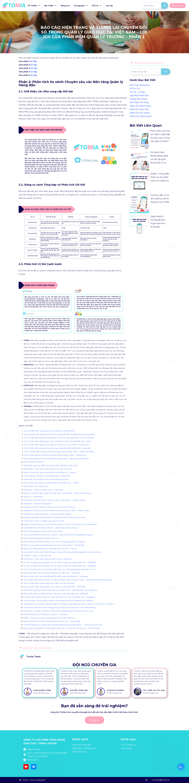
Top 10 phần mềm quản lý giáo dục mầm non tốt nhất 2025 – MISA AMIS (55, 586)
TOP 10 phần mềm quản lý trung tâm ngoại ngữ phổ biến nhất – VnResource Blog (59, 451)
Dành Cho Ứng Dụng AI (140, 116)
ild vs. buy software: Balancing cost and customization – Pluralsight (55, 545)
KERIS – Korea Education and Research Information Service (49, 618)
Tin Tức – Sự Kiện (137, 92)
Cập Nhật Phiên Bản (139, 95)
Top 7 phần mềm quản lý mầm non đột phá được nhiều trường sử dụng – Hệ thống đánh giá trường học (68, 580)
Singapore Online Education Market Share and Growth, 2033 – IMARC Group (56, 510)
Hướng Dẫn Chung (138, 99)
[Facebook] (33, 766)
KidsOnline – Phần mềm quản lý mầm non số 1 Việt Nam (48, 469)
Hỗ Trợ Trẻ (135, 88)
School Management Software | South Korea (43, 531)
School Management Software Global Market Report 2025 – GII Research (55, 455)
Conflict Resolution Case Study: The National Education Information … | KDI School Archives (63, 625)
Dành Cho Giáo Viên (139, 109)
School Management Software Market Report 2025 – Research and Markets (56, 458)
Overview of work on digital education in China (44, 521)
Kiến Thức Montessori (140, 85)
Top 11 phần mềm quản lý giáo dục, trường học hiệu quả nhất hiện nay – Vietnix (58, 441)
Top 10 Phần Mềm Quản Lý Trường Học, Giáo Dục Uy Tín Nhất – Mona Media (56, 445)
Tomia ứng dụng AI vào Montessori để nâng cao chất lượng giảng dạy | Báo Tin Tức (60, 569)
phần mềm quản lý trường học (37, 647)
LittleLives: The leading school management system (46, 479)
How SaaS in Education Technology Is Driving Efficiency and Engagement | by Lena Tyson (62, 552)
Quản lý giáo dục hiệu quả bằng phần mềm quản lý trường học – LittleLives (56, 576)
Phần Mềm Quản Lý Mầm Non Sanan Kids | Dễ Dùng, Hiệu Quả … (51, 465)
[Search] (164, 5)
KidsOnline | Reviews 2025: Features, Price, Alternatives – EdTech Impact (55, 500)
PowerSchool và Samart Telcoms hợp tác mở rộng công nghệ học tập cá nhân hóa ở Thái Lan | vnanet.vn (69, 604)
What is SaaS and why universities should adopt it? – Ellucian (50, 472)
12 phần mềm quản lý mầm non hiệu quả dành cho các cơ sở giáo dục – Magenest (59, 597)
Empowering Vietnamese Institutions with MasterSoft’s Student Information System (59, 434)
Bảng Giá (65, 5)
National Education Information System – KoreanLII (46, 614)
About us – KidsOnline (33, 496)
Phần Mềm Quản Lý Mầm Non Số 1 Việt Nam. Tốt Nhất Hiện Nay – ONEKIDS (56, 593)
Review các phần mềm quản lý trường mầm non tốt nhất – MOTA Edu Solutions (57, 493)
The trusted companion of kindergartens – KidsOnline (47, 476)
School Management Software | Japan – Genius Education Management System (58, 535)
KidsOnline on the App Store (36, 486)
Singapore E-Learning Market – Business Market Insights (47, 514)
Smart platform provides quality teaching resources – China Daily (52, 621)
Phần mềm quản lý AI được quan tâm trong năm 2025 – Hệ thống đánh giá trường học (61, 590)
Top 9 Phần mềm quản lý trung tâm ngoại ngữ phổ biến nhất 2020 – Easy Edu (57, 448)
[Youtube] (26, 766)
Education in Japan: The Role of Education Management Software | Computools (58, 611)
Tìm (166, 71)
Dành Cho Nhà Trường (140, 106)
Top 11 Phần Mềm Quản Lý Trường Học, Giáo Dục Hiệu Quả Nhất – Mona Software (59, 438)
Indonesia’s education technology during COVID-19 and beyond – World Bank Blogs (60, 607)
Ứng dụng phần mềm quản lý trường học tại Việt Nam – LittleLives (52, 573)
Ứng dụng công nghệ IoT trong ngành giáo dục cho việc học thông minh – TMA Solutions (62, 628)
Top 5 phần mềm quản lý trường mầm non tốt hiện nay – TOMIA (51, 483)
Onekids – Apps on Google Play (37, 555)
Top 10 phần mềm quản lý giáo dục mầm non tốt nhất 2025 (49, 431)
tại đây (33, 61)
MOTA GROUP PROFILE (34, 462)
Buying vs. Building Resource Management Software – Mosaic (50, 548)
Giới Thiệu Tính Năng (139, 102)
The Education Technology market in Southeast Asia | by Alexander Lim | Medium (58, 600)
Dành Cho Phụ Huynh (140, 112)
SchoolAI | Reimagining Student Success (41, 538)
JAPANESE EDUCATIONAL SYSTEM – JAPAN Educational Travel (50, 528)
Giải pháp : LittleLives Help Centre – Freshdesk (43, 490)
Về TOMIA (32, 5)
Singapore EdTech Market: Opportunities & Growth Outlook (49, 507)
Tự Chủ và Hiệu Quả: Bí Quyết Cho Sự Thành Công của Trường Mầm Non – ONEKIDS (60, 562)
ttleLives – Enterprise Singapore (38, 503)
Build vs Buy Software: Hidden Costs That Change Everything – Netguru (54, 541)
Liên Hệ (109, 5)
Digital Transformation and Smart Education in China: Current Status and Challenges (60, 524)
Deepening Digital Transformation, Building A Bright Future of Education (54, 517)
